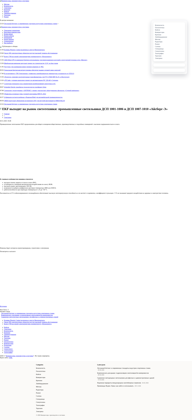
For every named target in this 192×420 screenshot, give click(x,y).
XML (10, 358)
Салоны (6, 347)
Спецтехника (8, 351)
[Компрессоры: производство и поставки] (14, 1)
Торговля (7, 15)
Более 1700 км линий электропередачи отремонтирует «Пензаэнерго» (28, 56)
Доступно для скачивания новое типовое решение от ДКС (24, 67)
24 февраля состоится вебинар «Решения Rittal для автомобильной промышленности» (33, 97)
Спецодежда (8, 349)
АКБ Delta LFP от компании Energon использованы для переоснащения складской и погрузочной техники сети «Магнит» (45, 60)
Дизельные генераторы (12, 30)
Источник (3, 306)
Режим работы (9, 36)
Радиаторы (7, 345)
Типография (8, 352)
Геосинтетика (8, 342)
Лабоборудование (10, 13)
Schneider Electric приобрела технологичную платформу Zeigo (25, 87)
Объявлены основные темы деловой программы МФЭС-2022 (25, 94)
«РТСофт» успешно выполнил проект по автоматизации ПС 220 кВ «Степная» (31, 80)
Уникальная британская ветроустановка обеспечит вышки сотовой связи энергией (32, 70)
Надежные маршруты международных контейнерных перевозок (119, 383)
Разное (6, 17)
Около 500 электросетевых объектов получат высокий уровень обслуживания (30, 53)
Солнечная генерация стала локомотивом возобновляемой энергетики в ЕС (30, 84)
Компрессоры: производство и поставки (19, 356)
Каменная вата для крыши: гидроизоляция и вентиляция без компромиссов (27, 315)
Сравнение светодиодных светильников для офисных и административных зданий (29, 317)
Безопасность (8, 6)
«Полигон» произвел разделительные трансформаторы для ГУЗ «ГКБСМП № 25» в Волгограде (36, 77)
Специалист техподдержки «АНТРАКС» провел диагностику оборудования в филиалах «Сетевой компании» (41, 90)
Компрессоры (8, 343)
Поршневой (8, 37)
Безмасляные (8, 34)
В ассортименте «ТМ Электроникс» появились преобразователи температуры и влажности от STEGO (39, 73)
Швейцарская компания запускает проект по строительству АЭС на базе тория (31, 63)
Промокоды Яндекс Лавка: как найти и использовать (115, 386)
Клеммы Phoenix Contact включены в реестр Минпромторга (24, 50)
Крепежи (7, 9)
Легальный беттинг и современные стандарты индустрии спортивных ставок (30, 23)
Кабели (6, 11)
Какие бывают (9, 39)
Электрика (7, 8)
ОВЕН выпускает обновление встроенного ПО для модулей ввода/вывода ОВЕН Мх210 (34, 101)
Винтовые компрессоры (12, 32)
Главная (6, 114)
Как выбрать (8, 43)
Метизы (6, 4)
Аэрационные (9, 41)
